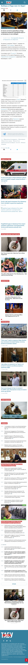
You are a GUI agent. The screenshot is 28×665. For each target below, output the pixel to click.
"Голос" (18, 99)
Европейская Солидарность (10, 139)
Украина (4, 144)
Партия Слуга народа (7, 140)
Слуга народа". (11, 45)
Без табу (7, 147)
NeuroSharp (14, 605)
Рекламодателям (4, 659)
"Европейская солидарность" (8, 56)
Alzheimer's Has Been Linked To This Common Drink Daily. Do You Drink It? (14, 603)
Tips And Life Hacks (14, 623)
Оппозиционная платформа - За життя (11, 142)
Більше (14, 583)
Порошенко (16, 119)
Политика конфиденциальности (19, 656)
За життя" (13, 53)
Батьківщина (22, 139)
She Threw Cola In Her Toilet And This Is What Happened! (14, 621)
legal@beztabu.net (4, 655)
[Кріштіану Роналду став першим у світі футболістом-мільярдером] (14, 456)
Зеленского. (4, 109)
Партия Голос (17, 140)
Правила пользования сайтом (7, 656)
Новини (23, 142)
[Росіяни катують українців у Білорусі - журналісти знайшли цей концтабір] (14, 513)
